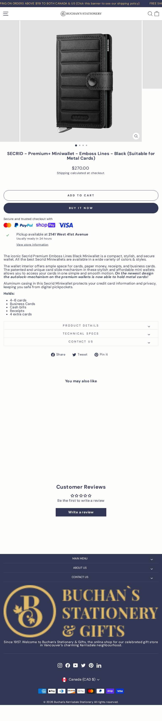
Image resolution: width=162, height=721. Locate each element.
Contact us (81, 341)
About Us (80, 568)
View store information (32, 244)
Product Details (81, 325)
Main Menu (80, 558)
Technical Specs (81, 333)
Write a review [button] (81, 512)
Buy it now (81, 208)
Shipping (63, 173)
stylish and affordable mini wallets (126, 270)
